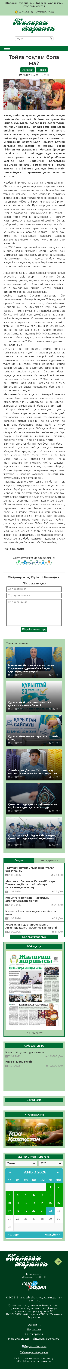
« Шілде (13, 1234)
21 (42, 1210)
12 (26, 1202)
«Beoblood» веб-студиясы (34, 1361)
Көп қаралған (49, 860)
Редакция (34, 1329)
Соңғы (19, 860)
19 (25, 1210)
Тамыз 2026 (34, 1172)
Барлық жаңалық (34, 937)
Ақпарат (27, 69)
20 (34, 1210)
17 (9, 1210)
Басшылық (34, 1324)
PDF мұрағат (34, 1033)
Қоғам (42, 69)
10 (9, 1202)
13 (34, 1202)
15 (50, 1202)
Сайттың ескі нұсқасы (34, 1352)
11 (18, 1202)
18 (17, 1210)
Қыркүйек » (52, 1234)
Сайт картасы (34, 1334)
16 (58, 1202)
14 (42, 1202)
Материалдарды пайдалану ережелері (34, 1338)
